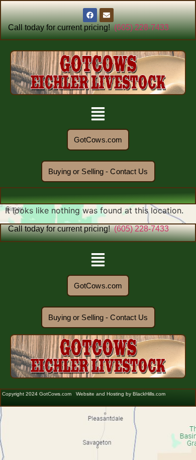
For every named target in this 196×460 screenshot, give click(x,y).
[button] (98, 115)
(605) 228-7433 (141, 27)
